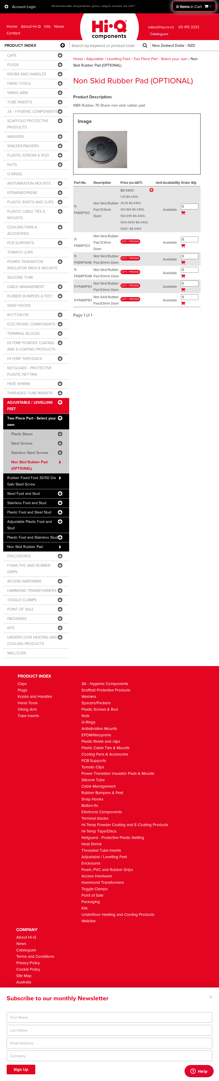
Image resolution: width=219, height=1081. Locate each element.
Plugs (22, 690)
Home (12, 27)
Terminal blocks (94, 818)
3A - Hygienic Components (104, 683)
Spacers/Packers (96, 703)
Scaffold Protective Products (105, 690)
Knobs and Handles (35, 696)
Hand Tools (28, 703)
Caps (22, 683)
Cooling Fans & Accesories (104, 754)
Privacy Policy (28, 963)
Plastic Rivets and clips (100, 741)
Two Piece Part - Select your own (160, 59)
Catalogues (26, 950)
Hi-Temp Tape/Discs (98, 831)
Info (47, 27)
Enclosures (90, 863)
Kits (84, 908)
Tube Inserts (28, 715)
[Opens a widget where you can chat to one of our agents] (199, 1071)
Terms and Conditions (35, 956)
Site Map (24, 975)
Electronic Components (101, 812)
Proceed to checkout (194, 6)
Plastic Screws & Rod (99, 709)
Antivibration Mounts (99, 728)
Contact (13, 33)
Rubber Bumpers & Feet (102, 792)
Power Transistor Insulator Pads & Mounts (117, 773)
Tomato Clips (92, 767)
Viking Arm (27, 709)
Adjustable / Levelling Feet (108, 59)
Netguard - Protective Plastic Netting (112, 837)
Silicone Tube (93, 779)
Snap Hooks (92, 799)
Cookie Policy (28, 969)
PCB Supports (93, 760)
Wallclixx (88, 921)
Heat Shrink (91, 844)
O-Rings (88, 722)
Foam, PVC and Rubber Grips (107, 869)
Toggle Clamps (94, 888)
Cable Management (98, 786)
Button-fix (89, 805)
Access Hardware (96, 876)
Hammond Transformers (102, 882)
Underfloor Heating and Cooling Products (117, 914)
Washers (88, 696)
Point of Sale (92, 895)
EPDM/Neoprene (96, 735)
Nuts (85, 715)
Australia (23, 982)
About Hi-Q (31, 27)
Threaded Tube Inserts (101, 850)
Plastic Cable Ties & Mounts (105, 747)
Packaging (90, 901)
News (59, 27)
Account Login (24, 7)
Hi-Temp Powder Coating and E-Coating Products (124, 824)
